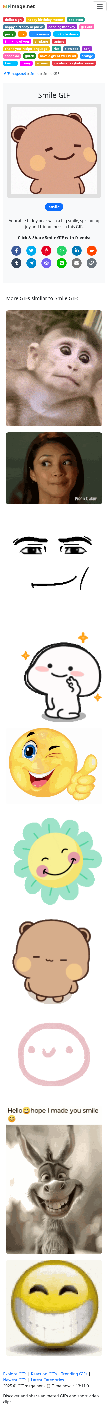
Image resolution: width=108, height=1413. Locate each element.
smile (54, 207)
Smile (34, 73)
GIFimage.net (15, 73)
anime (59, 41)
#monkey (18, 420)
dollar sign (13, 19)
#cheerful (18, 1093)
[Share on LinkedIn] (77, 251)
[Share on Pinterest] (46, 251)
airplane (41, 41)
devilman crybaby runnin (74, 63)
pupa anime (39, 34)
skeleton (76, 19)
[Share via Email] (77, 263)
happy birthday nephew (24, 27)
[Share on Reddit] (92, 251)
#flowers (18, 898)
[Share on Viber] (46, 263)
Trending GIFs (74, 1374)
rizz (56, 48)
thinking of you (17, 41)
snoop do (12, 56)
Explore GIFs (15, 1374)
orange (87, 56)
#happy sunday (23, 1231)
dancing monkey (61, 27)
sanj (87, 48)
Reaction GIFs (44, 1374)
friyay (26, 63)
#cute (15, 715)
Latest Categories (47, 1380)
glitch (29, 56)
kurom (10, 63)
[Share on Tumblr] (16, 263)
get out (87, 27)
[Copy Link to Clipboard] (92, 263)
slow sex (71, 48)
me (22, 34)
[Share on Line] (62, 263)
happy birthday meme (45, 19)
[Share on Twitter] (31, 251)
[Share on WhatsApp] (62, 251)
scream (42, 63)
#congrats (19, 798)
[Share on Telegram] (31, 263)
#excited (18, 1077)
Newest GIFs (15, 1380)
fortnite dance (67, 34)
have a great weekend (58, 56)
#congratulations (24, 790)
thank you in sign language (26, 48)
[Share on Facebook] (16, 251)
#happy (17, 890)
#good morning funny (28, 1239)
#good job (19, 781)
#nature (17, 881)
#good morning (23, 1248)
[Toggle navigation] (100, 6)
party (9, 34)
